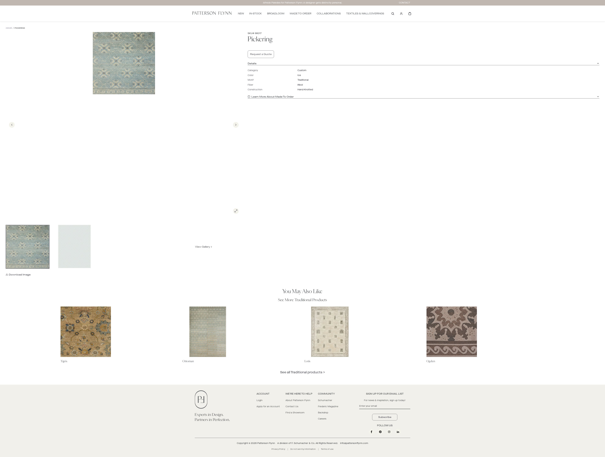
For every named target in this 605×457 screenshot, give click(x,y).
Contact (404, 2)
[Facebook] (371, 432)
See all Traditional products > (302, 372)
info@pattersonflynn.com (354, 443)
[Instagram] (389, 432)
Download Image (20, 274)
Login (259, 400)
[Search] (392, 14)
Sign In (401, 14)
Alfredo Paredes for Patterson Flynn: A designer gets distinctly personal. (302, 2)
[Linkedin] (398, 432)
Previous (12, 129)
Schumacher (325, 400)
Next (236, 129)
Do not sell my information (303, 449)
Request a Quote (261, 54)
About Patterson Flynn (297, 400)
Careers (322, 418)
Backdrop (323, 412)
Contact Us (291, 406)
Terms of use (327, 449)
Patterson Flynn (266, 443)
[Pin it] (380, 432)
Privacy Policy (278, 449)
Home (9, 28)
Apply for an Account (268, 406)
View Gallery (202, 246)
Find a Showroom (295, 412)
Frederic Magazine (328, 406)
